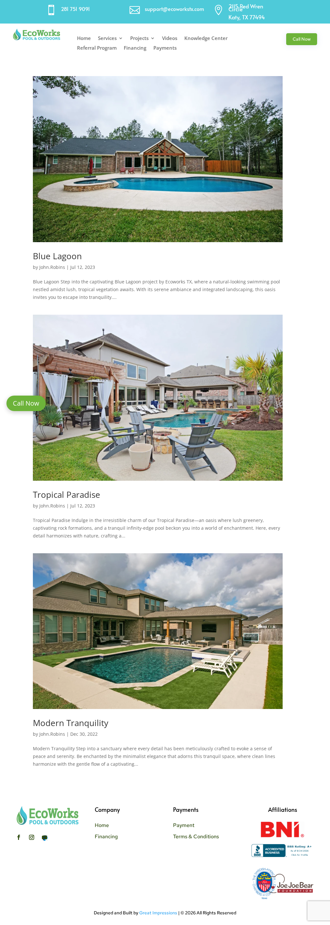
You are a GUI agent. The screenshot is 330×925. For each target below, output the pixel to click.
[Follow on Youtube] (44, 837)
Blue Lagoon (57, 256)
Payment (183, 825)
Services (107, 38)
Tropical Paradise (66, 494)
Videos (169, 38)
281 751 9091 (75, 8)
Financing (135, 48)
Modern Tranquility (70, 723)
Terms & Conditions (196, 836)
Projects (139, 38)
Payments (165, 48)
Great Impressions (158, 913)
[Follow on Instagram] (31, 837)
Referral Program (97, 48)
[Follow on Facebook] (19, 837)
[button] (26, 403)
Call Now (302, 39)
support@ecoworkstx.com (174, 8)
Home (84, 38)
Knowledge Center (206, 38)
